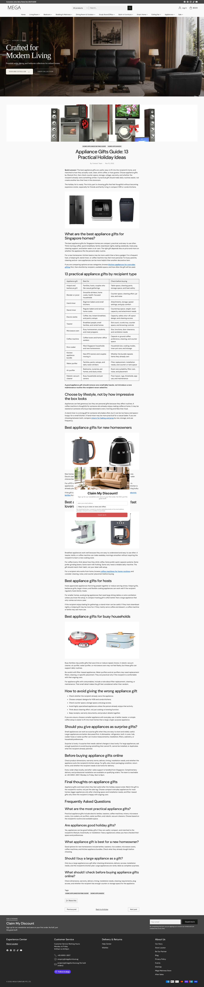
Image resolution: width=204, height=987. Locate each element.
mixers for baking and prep (102, 418)
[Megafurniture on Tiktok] (194, 2)
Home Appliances (114, 146)
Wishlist (105, 948)
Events (157, 963)
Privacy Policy (160, 959)
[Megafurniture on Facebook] (185, 2)
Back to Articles (102, 909)
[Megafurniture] (14, 8)
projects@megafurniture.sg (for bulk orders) (72, 964)
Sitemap (158, 967)
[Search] (130, 8)
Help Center (106, 944)
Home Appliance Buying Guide (94, 146)
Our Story (159, 944)
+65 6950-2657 (64, 955)
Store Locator (160, 948)
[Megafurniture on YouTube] (197, 2)
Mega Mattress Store (163, 970)
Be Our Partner (161, 951)
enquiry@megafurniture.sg (68, 959)
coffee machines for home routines (115, 571)
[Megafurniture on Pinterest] (188, 2)
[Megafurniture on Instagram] (191, 2)
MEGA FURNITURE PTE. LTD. (21, 982)
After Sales (159, 974)
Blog (157, 955)
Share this (72, 900)
